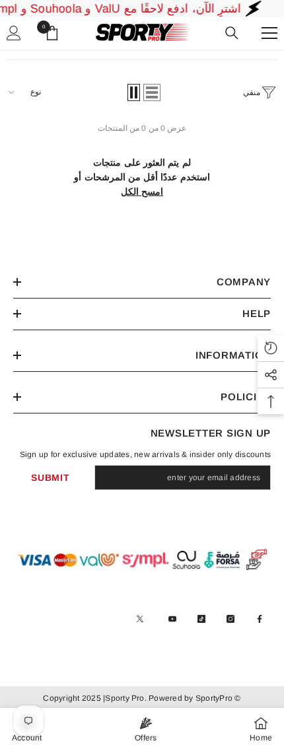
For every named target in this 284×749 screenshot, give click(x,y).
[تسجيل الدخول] (14, 33)
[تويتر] (140, 619)
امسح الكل (142, 191)
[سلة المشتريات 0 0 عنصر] (52, 33)
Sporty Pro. (126, 698)
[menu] (269, 33)
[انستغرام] (230, 619)
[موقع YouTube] (172, 619)
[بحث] (232, 33)
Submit (50, 477)
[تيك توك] (201, 619)
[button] (151, 92)
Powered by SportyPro (189, 698)
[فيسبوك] (259, 619)
